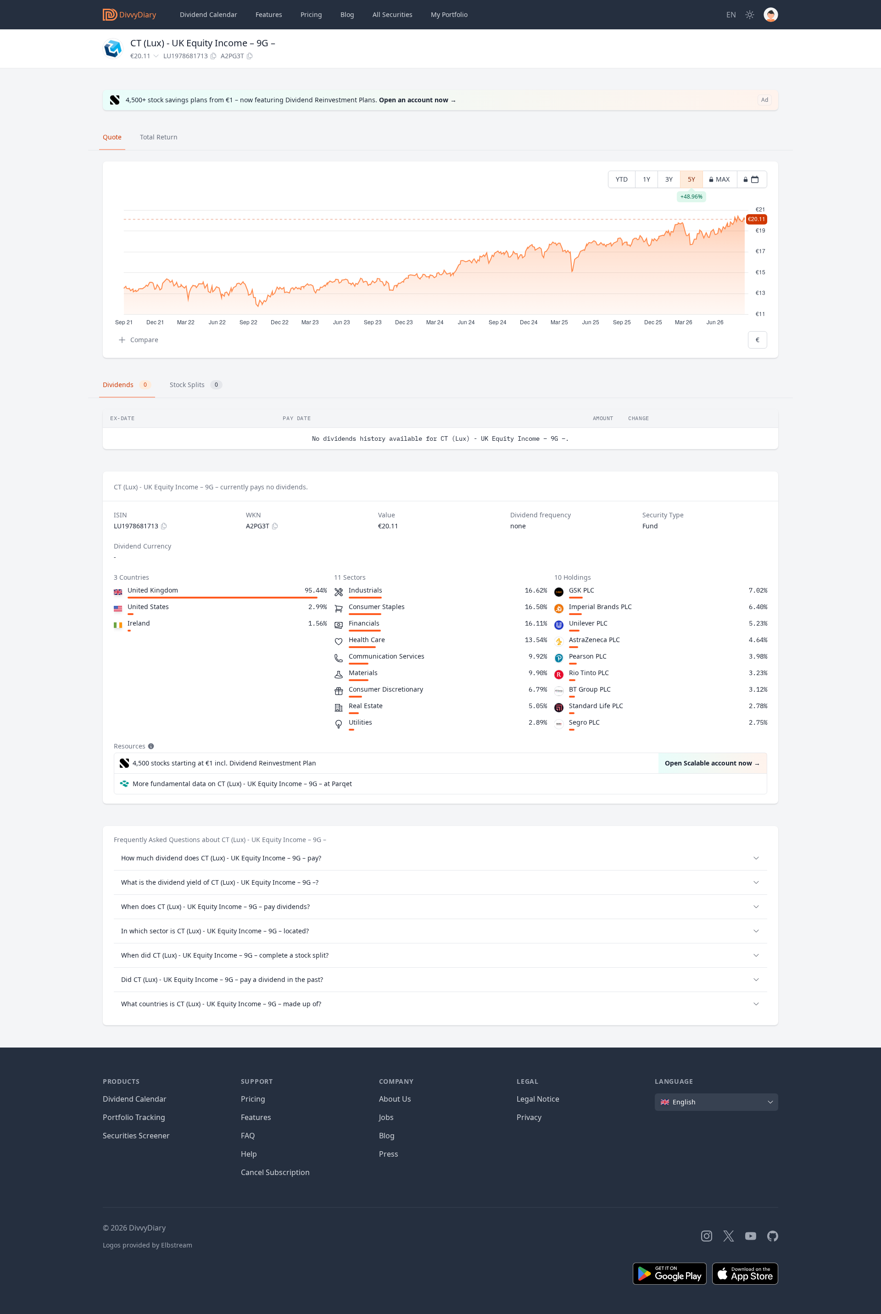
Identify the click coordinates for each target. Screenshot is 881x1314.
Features (269, 14)
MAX (723, 179)
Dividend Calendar (208, 14)
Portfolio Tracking (134, 1117)
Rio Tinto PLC (589, 672)
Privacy (529, 1117)
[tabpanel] (440, 259)
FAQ (248, 1136)
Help (249, 1154)
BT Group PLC (590, 689)
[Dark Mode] (750, 14)
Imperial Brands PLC (600, 606)
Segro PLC (584, 722)
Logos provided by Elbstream (147, 1245)
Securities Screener (136, 1136)
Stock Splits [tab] (194, 384)
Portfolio (449, 14)
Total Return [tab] (159, 137)
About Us (395, 1099)
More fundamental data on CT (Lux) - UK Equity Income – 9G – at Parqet (242, 783)
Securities (393, 14)
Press (388, 1154)
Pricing (311, 14)
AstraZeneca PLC (594, 639)
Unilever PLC (588, 623)
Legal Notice (538, 1099)
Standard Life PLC (596, 705)
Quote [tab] (112, 137)
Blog (387, 1136)
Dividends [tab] (125, 384)
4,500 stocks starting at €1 (224, 763)
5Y (691, 181)
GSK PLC (581, 590)
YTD (622, 179)
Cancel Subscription (275, 1172)
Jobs (386, 1117)
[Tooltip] (150, 746)
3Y (669, 179)
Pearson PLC (588, 656)
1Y (646, 179)
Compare (144, 339)
